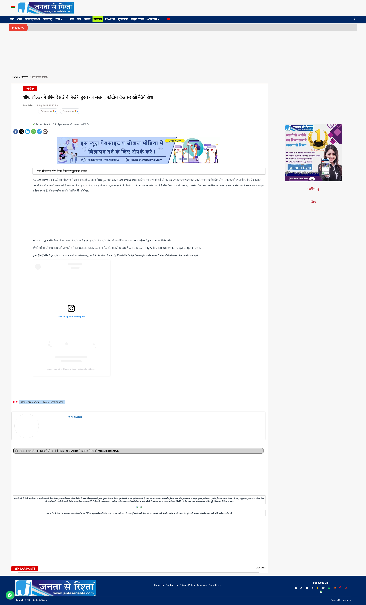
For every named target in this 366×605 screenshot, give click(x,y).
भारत (19, 19)
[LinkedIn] (27, 130)
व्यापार (87, 19)
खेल (79, 19)
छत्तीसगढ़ (47, 19)
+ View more (259, 568)
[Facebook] (15, 130)
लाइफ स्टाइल (137, 19)
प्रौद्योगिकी (123, 19)
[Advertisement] (183, 52)
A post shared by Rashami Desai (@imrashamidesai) (71, 369)
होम (12, 19)
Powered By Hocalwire (341, 600)
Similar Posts (24, 568)
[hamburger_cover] (13, 7)
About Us (159, 585)
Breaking (18, 27)
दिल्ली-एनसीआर (32, 19)
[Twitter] (21, 130)
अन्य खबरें (152, 19)
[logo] (46, 8)
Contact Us (172, 585)
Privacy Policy (187, 585)
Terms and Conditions (209, 585)
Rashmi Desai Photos (53, 402)
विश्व (72, 19)
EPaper (110, 19)
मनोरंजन (98, 19)
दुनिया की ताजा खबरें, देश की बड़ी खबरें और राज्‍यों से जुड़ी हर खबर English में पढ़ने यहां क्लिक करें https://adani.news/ (66, 450)
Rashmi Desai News (30, 402)
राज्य (58, 19)
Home (15, 77)
